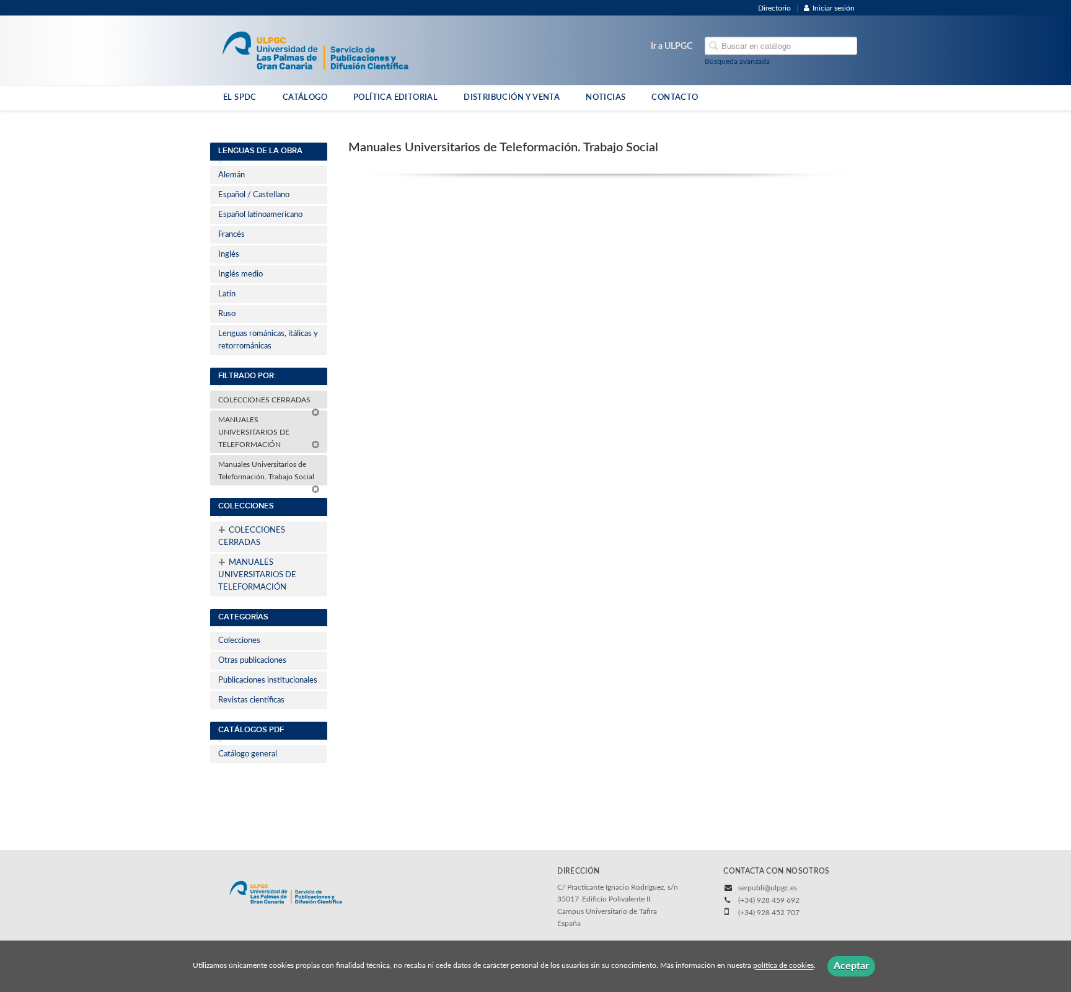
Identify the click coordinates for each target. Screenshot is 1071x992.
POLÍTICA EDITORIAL (395, 97)
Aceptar (851, 966)
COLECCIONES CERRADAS (265, 400)
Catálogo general (247, 754)
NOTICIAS (605, 97)
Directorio (774, 8)
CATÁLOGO (305, 97)
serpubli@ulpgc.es (767, 888)
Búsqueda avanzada (737, 61)
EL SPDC (240, 97)
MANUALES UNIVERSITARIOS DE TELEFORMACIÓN (253, 432)
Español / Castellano (253, 195)
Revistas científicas (251, 700)
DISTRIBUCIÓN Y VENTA (512, 97)
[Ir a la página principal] (315, 49)
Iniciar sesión (834, 8)
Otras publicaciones (252, 661)
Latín (227, 294)
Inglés (228, 254)
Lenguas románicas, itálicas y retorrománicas (268, 340)
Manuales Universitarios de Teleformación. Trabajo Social (267, 470)
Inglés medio (240, 274)
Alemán (231, 175)
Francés (231, 235)
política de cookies (783, 966)
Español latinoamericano (260, 215)
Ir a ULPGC (671, 46)
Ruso (227, 314)
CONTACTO (674, 97)
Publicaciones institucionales (267, 680)
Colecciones (239, 641)
